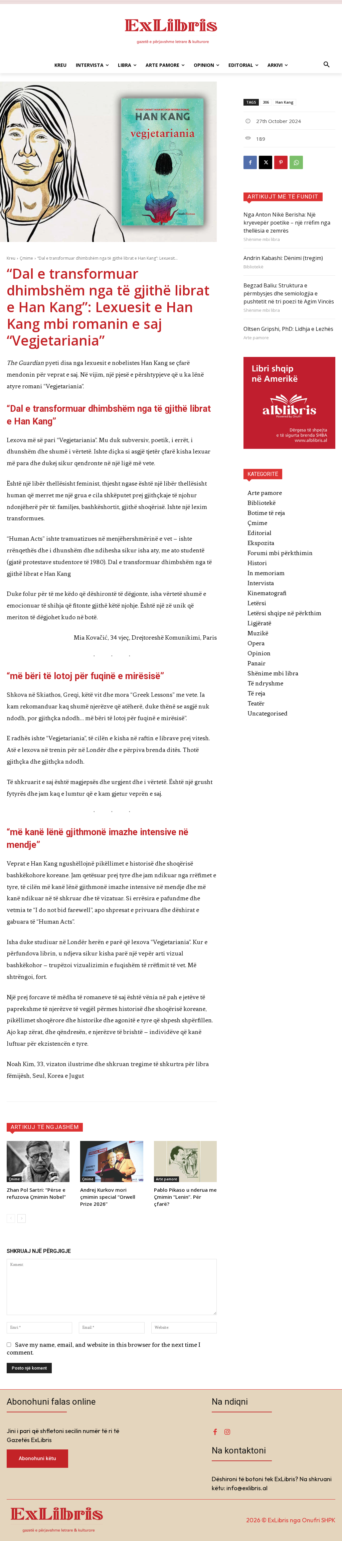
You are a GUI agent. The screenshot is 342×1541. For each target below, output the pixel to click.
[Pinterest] (281, 162)
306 (266, 102)
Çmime (26, 258)
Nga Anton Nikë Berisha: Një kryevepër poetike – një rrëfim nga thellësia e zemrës (286, 222)
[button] (327, 65)
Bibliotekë (253, 267)
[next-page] (21, 1218)
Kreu (11, 258)
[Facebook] (250, 162)
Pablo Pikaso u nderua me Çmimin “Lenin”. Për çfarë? (185, 1196)
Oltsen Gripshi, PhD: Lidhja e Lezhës (288, 329)
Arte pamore (166, 1179)
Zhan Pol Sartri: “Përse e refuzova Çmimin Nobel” (36, 1193)
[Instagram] (227, 1432)
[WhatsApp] (296, 162)
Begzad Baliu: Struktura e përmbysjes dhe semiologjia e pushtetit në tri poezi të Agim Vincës (288, 293)
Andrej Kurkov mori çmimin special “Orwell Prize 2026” (107, 1196)
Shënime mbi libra (261, 239)
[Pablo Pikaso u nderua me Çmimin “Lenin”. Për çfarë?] (185, 1161)
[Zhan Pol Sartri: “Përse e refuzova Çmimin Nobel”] (38, 1161)
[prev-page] (11, 1218)
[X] (265, 162)
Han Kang (285, 102)
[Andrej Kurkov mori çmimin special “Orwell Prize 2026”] (111, 1161)
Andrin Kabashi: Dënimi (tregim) (283, 258)
